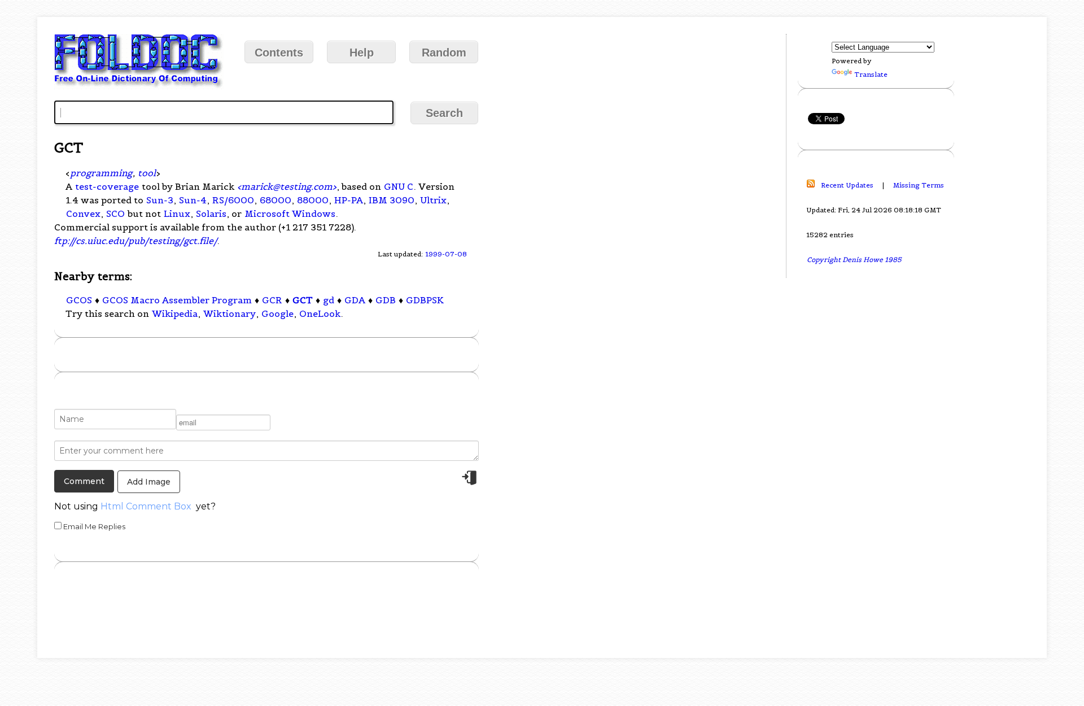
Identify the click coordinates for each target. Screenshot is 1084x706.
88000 (313, 200)
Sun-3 (159, 200)
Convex (83, 213)
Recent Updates (847, 185)
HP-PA (348, 200)
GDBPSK (425, 300)
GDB (385, 300)
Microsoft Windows (289, 213)
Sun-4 (193, 200)
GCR (272, 300)
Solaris (211, 213)
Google (277, 313)
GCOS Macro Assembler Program (177, 300)
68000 (275, 200)
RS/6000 (233, 200)
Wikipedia (175, 313)
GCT (302, 300)
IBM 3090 (391, 200)
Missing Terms (918, 185)
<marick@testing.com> (286, 186)
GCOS (79, 300)
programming (101, 172)
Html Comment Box (145, 506)
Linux (177, 213)
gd (328, 300)
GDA (354, 300)
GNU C (398, 186)
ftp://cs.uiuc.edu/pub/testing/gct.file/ (135, 240)
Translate (871, 74)
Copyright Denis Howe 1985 (854, 259)
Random (444, 52)
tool (147, 172)
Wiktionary (229, 313)
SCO (115, 213)
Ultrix (433, 200)
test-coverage (107, 186)
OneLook (319, 313)
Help (361, 52)
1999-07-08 (446, 254)
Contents (279, 52)
